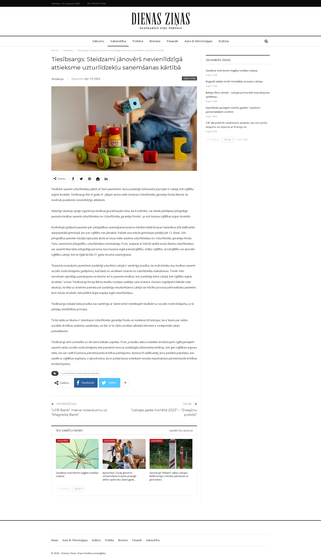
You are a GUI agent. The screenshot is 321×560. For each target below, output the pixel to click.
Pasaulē (172, 41)
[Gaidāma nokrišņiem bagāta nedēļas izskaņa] (77, 454)
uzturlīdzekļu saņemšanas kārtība (80, 373)
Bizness (155, 41)
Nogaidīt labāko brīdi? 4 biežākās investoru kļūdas (234, 81)
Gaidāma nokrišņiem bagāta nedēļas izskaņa (231, 70)
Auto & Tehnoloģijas (198, 41)
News (54, 540)
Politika (138, 41)
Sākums (98, 41)
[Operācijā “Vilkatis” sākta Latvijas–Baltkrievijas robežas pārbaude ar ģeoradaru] (171, 454)
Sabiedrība (118, 41)
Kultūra (224, 41)
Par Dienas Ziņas (96, 3)
